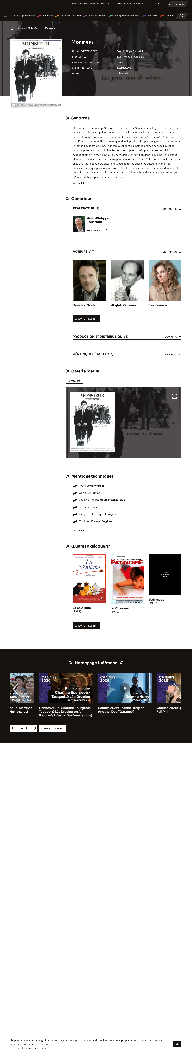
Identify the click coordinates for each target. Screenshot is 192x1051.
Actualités (48, 15)
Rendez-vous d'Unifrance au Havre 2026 (90, 3)
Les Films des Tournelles (130, 56)
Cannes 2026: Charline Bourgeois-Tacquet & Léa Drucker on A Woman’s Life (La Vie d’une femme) (37, 711)
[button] (174, 396)
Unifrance (152, 15)
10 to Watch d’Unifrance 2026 (132, 3)
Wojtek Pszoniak (124, 305)
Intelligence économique (127, 15)
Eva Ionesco (158, 305)
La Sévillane (82, 608)
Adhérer (169, 15)
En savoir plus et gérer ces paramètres (31, 1048)
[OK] (177, 1043)
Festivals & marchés (71, 15)
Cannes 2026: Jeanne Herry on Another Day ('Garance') (92, 710)
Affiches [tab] (74, 381)
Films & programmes (24, 15)
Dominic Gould (84, 305)
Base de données (97, 15)
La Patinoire (120, 608)
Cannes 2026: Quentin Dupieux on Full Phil (154, 710)
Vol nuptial (157, 600)
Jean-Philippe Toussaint (130, 51)
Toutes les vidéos (52, 728)
